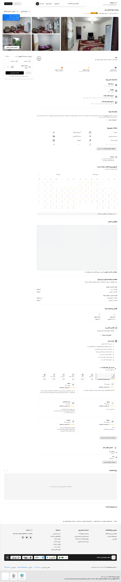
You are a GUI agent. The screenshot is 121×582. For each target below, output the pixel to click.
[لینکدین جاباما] (30, 537)
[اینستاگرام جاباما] (22, 537)
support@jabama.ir (22, 567)
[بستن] (4, 16)
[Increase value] (12, 67)
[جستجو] (37, 3)
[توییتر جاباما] (26, 537)
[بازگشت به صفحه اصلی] (7, 557)
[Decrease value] (8, 67)
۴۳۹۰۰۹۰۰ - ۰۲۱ (37, 567)
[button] (89, 34)
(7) (112, 13)
